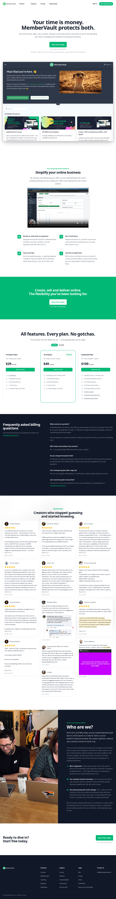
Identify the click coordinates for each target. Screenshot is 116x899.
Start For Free (20, 369)
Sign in (95, 3)
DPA (79, 872)
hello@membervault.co (11, 435)
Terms (80, 880)
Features (33, 4)
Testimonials (53, 4)
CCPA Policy (81, 883)
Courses (43, 872)
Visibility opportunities (91, 398)
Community (62, 883)
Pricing (43, 4)
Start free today (58, 45)
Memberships (45, 876)
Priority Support (89, 392)
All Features (12, 375)
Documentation (64, 880)
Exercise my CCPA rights (85, 887)
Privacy (80, 876)
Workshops (44, 887)
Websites (43, 883)
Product (21, 4)
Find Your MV (63, 887)
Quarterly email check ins (92, 395)
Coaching (43, 880)
